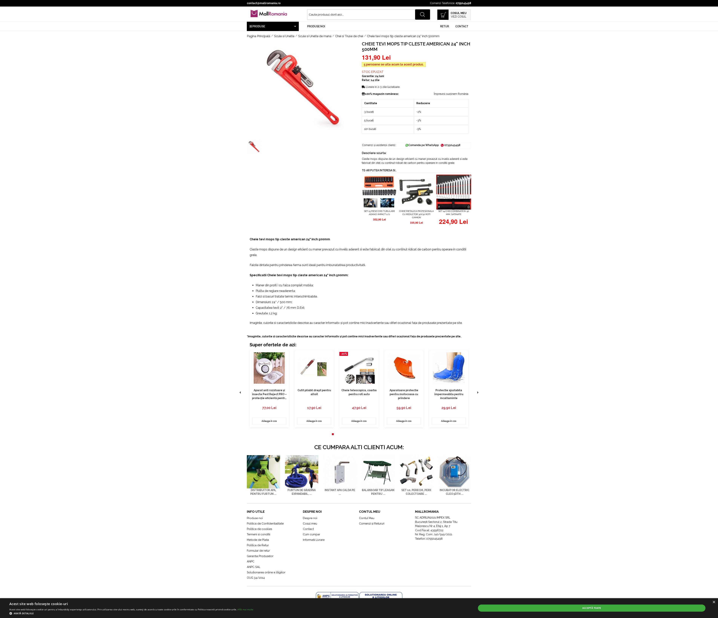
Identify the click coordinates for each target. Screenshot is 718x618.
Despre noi (310, 518)
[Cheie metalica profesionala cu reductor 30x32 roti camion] (416, 192)
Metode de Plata (258, 540)
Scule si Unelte (284, 36)
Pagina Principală (258, 36)
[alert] (359, 608)
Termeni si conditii (258, 534)
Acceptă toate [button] (591, 608)
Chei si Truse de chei (349, 36)
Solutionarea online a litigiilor (266, 572)
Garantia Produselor (260, 556)
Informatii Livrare (314, 540)
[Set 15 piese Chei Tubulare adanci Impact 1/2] (379, 192)
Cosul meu (310, 523)
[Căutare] (422, 14)
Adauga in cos (269, 421)
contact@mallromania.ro (263, 3)
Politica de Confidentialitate (265, 523)
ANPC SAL (253, 567)
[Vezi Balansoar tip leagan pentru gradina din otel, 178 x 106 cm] (378, 471)
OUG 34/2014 (256, 577)
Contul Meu (366, 518)
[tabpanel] (269, 389)
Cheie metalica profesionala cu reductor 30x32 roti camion (416, 214)
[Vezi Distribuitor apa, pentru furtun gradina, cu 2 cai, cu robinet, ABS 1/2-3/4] (263, 471)
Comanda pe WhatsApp (423, 145)
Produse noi (316, 26)
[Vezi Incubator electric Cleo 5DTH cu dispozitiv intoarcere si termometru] (454, 471)
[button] (131, 613)
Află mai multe (245, 609)
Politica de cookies (259, 529)
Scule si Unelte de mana (314, 36)
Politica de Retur (258, 545)
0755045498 (463, 3)
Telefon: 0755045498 (429, 538)
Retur (444, 26)
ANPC (250, 561)
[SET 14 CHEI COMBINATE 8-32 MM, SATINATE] (453, 192)
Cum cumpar (311, 534)
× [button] (713, 602)
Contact (461, 26)
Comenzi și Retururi (371, 523)
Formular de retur (258, 550)
